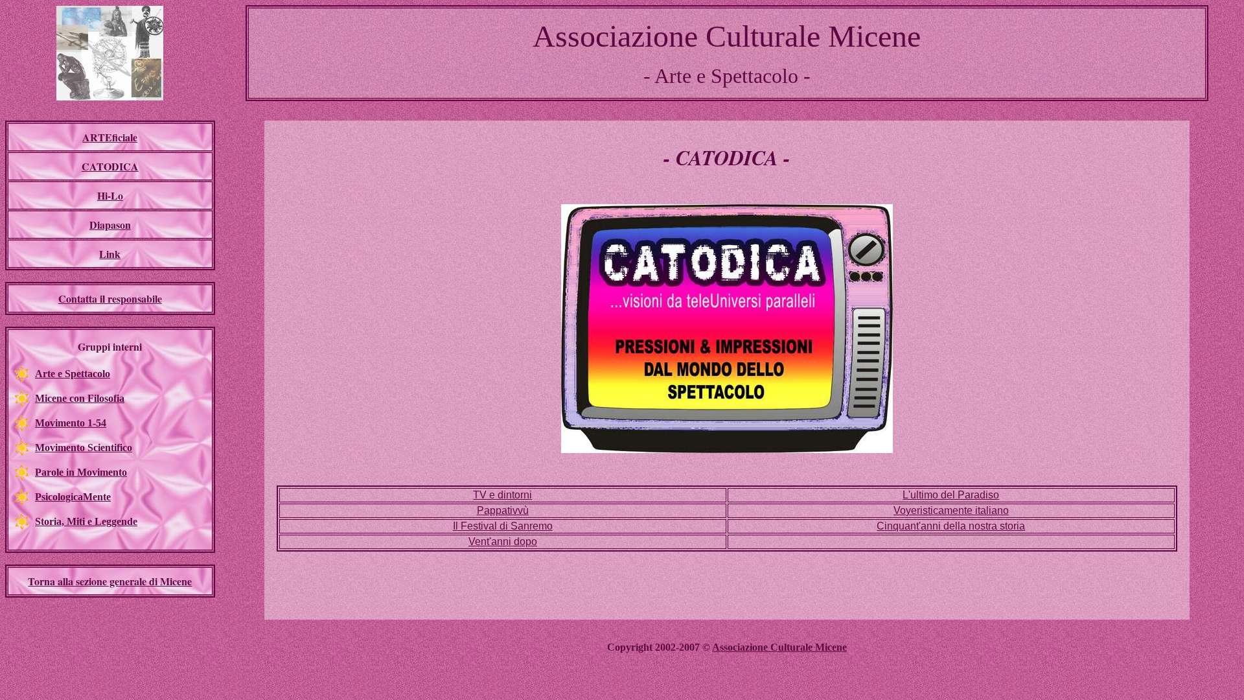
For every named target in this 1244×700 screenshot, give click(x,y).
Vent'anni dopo (502, 541)
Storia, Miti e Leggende (86, 521)
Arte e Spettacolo (72, 373)
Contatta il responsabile (110, 298)
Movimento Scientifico (83, 447)
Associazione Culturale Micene (779, 647)
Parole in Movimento (81, 472)
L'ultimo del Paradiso (951, 494)
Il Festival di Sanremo (503, 525)
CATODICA (110, 166)
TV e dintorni (502, 494)
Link (110, 253)
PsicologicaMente (73, 496)
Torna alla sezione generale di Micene (110, 581)
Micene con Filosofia (79, 398)
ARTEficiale (109, 137)
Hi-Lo (110, 195)
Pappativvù (503, 510)
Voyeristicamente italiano (951, 510)
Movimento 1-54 (70, 422)
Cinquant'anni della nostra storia (951, 525)
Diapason (110, 224)
